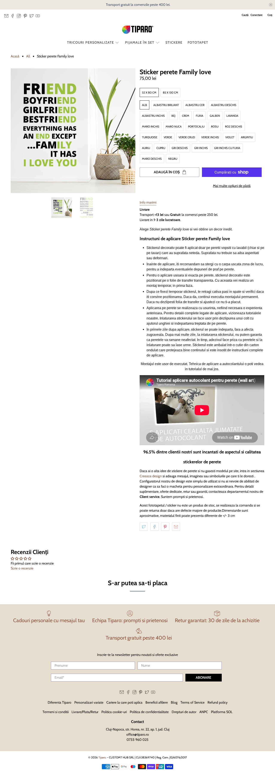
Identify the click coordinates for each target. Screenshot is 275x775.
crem (185, 115)
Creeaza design (151, 476)
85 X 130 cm (170, 92)
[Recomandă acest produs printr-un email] (176, 527)
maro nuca (174, 126)
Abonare (203, 677)
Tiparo (102, 757)
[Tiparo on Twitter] (32, 17)
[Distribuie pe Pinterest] (165, 527)
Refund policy (218, 702)
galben (215, 115)
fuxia (199, 115)
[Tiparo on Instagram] (20, 17)
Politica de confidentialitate (149, 712)
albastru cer (195, 105)
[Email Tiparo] (7, 17)
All (28, 56)
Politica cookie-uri (114, 712)
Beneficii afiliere (156, 702)
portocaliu (196, 126)
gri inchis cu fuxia (227, 148)
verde (168, 137)
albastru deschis (223, 105)
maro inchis (150, 126)
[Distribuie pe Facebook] (154, 527)
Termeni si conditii (56, 712)
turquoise (149, 137)
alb (144, 105)
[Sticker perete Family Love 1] (73, 130)
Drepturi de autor (184, 712)
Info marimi (148, 202)
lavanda (232, 115)
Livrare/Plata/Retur (85, 712)
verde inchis (210, 137)
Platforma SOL (221, 712)
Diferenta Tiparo (59, 702)
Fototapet (198, 42)
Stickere (173, 42)
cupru (160, 148)
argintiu (247, 137)
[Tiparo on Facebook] (14, 17)
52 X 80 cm (149, 92)
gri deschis (180, 148)
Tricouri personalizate (90, 42)
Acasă (15, 56)
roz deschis (233, 126)
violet (229, 137)
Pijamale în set (139, 42)
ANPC (203, 712)
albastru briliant (166, 105)
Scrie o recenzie (22, 568)
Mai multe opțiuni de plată (232, 186)
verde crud (187, 137)
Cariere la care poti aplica (124, 702)
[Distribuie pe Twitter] (144, 527)
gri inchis (201, 148)
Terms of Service (192, 702)
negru (172, 158)
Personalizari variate (88, 702)
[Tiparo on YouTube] (39, 17)
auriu (146, 148)
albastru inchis (153, 115)
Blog (174, 702)
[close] (271, 5)
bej (173, 115)
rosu (214, 126)
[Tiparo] (137, 30)
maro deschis (152, 158)
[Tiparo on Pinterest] (26, 17)
